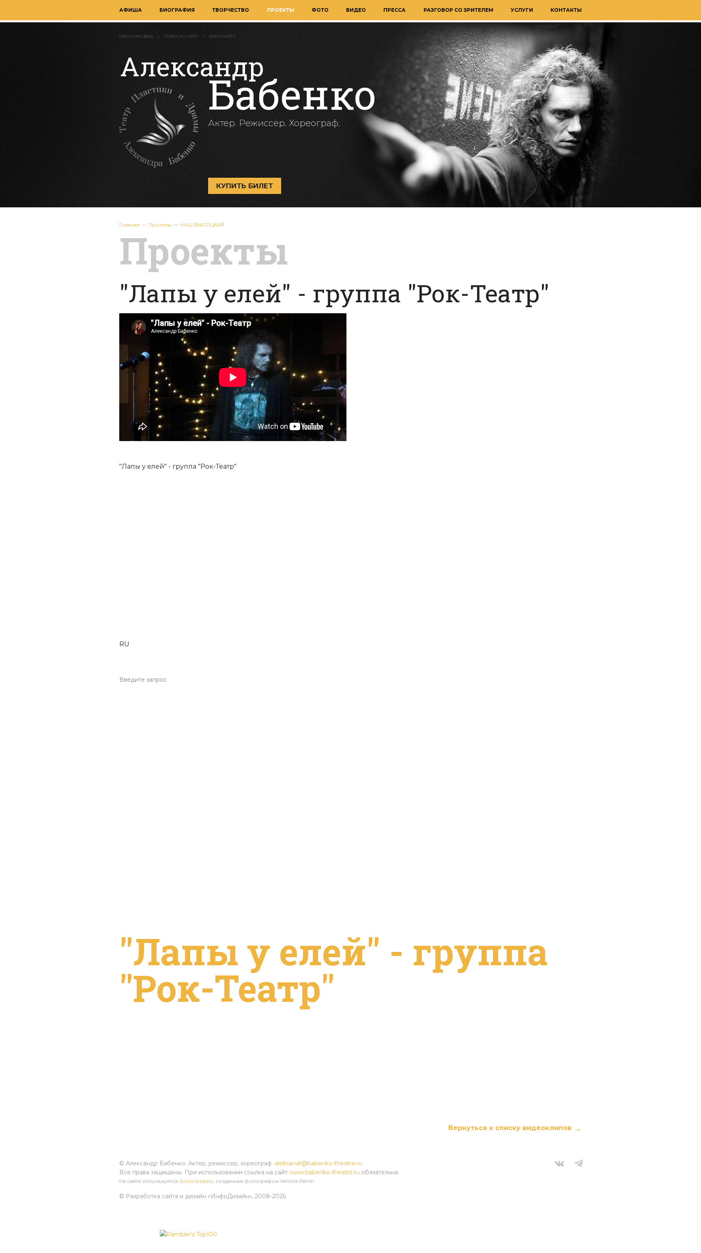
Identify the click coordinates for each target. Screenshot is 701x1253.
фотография (196, 1181)
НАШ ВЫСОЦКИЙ (202, 225)
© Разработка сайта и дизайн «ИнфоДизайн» (185, 1196)
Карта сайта (222, 36)
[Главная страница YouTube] (350, 560)
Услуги (522, 10)
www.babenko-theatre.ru (324, 1172)
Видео (356, 10)
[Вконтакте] (559, 1164)
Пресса (394, 10)
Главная (129, 225)
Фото (320, 10)
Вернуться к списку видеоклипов (510, 1128)
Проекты (280, 10)
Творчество (230, 10)
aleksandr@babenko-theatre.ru (318, 1163)
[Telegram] (578, 1164)
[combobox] (350, 679)
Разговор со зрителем (458, 10)
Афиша (130, 10)
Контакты (566, 10)
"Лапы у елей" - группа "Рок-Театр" (333, 969)
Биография (177, 10)
